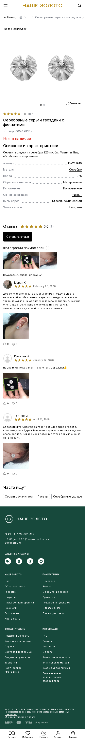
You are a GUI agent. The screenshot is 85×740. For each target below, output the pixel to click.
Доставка (48, 581)
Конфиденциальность (56, 657)
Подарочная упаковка (56, 602)
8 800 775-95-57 (19, 534)
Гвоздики (75, 207)
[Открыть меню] (5, 5)
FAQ (44, 635)
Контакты (48, 646)
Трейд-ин (11, 662)
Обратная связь (15, 586)
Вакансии (11, 607)
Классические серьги (67, 201)
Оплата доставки (53, 613)
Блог (8, 581)
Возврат (47, 586)
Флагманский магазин (56, 662)
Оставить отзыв (17, 236)
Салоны (47, 641)
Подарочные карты (17, 635)
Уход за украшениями (56, 667)
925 (79, 175)
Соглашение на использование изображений (52, 677)
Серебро (75, 169)
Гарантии (10, 591)
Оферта (47, 651)
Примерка (48, 597)
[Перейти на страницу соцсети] (10, 561)
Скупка (9, 646)
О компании (12, 613)
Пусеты (43, 496)
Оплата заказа (51, 607)
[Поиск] (79, 5)
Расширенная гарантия (19, 602)
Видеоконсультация (17, 657)
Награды (10, 597)
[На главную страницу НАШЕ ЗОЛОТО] (26, 519)
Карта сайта (12, 618)
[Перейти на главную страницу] (42, 5)
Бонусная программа (18, 651)
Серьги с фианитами (19, 496)
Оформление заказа (55, 591)
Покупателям (50, 574)
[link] (21, 17)
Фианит (77, 194)
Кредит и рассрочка (18, 641)
